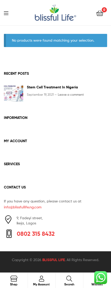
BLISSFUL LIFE (53, 259)
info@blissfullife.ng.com (23, 207)
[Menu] (9, 13)
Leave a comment (71, 94)
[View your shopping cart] (99, 13)
